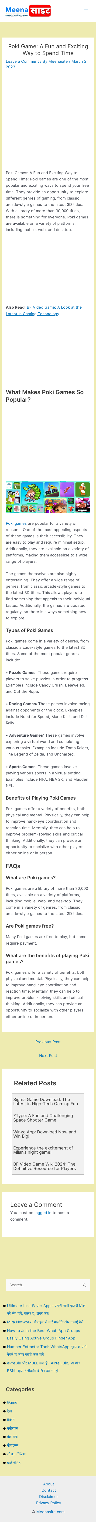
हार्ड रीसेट (14, 1462)
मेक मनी (12, 1436)
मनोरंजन (12, 1428)
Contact (48, 1490)
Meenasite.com (50, 1511)
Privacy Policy (48, 1503)
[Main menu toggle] (86, 11)
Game (12, 1402)
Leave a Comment (22, 61)
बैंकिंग (10, 1419)
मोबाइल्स (12, 1445)
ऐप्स (9, 1411)
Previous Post (48, 1041)
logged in (42, 1212)
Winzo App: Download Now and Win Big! (44, 1134)
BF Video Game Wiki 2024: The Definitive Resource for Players (44, 1166)
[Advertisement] (48, 122)
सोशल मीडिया (16, 1454)
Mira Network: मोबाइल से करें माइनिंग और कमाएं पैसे (45, 1322)
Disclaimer (48, 1496)
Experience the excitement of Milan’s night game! (43, 1150)
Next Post (48, 1055)
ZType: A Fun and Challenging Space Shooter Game (43, 1117)
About (48, 1484)
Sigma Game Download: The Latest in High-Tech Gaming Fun (45, 1101)
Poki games (16, 523)
